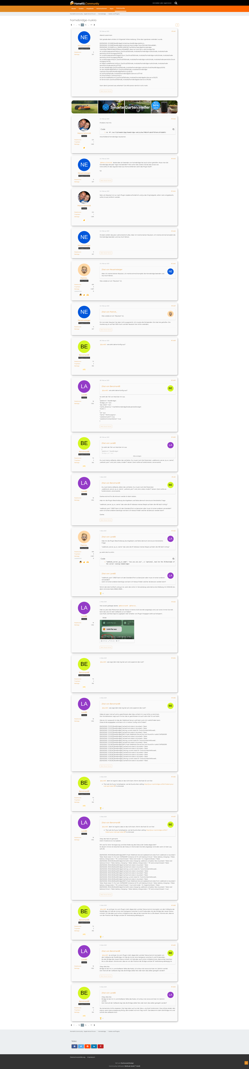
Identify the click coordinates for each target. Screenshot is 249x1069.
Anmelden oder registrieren (162, 3)
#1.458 (173, 905)
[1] (103, 132)
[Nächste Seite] (94, 25)
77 (91, 25)
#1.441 (174, 31)
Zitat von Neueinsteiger (112, 269)
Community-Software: (124, 1066)
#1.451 (174, 477)
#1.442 (173, 119)
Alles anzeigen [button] (137, 456)
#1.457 (173, 816)
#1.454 (173, 658)
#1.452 (173, 531)
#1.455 (173, 698)
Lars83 (104, 344)
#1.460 (173, 987)
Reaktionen (77, 52)
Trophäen (77, 142)
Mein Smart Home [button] (106, 91)
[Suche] (176, 3)
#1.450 (173, 437)
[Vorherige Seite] (71, 25)
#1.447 (173, 306)
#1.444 (173, 191)
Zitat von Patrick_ (109, 312)
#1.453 (173, 602)
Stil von (124, 1063)
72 (79, 25)
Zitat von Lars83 (109, 443)
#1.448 (173, 340)
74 (85, 25)
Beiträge (76, 54)
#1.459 (173, 945)
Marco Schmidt (107, 162)
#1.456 (173, 777)
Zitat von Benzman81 (111, 386)
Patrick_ (133, 606)
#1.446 (173, 263)
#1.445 (173, 231)
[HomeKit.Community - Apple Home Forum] (110, 3)
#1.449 (173, 380)
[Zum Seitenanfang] (246, 1063)
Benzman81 (124, 606)
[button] (177, 25)
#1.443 (173, 158)
